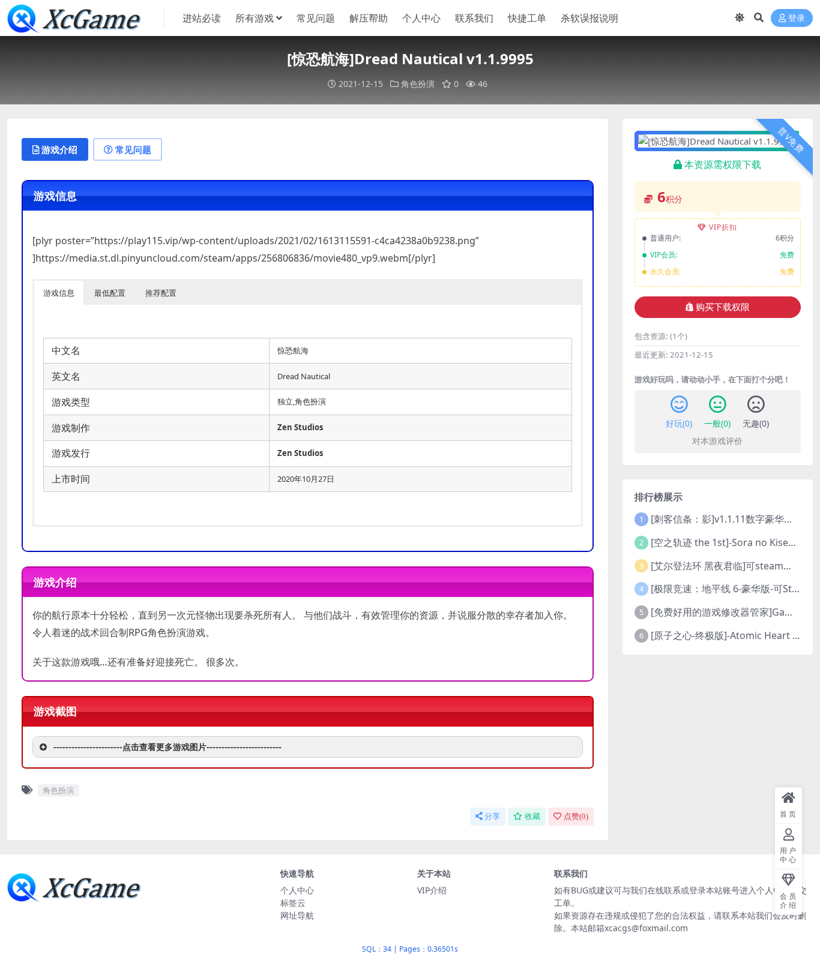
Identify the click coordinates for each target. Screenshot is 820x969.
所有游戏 (254, 18)
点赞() (576, 816)
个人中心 (421, 18)
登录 (796, 18)
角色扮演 (418, 83)
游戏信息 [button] (58, 292)
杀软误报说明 (589, 18)
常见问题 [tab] (133, 149)
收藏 (532, 816)
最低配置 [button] (109, 292)
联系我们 (474, 18)
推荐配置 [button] (160, 292)
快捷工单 (527, 18)
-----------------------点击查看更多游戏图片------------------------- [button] (167, 746)
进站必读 (201, 18)
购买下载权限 (723, 307)
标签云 (293, 902)
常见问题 (316, 18)
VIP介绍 (432, 890)
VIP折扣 (723, 227)
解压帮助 (368, 18)
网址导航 (297, 915)
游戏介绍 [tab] (59, 149)
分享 (492, 816)
